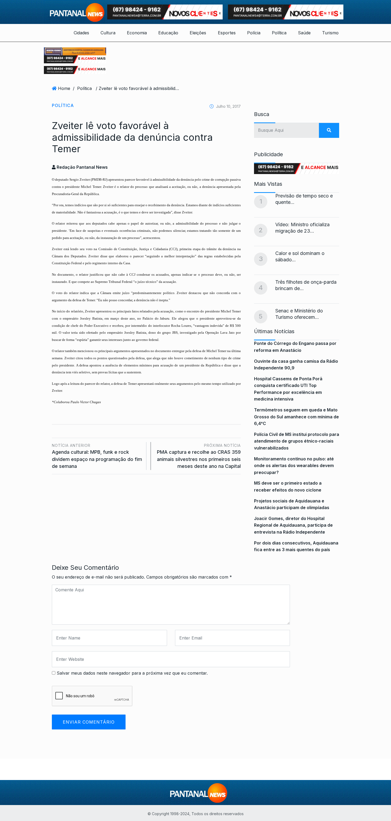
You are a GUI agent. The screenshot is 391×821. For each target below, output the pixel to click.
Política (279, 32)
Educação (168, 32)
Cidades (81, 32)
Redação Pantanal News (82, 167)
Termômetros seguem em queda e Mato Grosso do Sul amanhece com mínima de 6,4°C (296, 416)
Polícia (253, 32)
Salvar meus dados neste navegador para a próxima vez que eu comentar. (132, 673)
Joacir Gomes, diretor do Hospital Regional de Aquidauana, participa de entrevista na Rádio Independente (293, 525)
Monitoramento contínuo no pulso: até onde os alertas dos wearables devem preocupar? (294, 465)
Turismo (330, 32)
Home (64, 88)
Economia (137, 32)
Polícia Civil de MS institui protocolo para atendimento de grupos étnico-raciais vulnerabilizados (296, 441)
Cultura (108, 32)
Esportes (227, 32)
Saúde (304, 32)
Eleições (198, 32)
